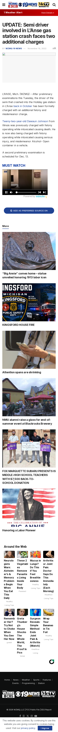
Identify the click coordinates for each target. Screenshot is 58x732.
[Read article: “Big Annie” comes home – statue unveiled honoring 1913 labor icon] (29, 251)
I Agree (45, 728)
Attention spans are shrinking (21, 372)
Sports (36, 679)
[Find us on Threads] (24, 716)
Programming (28, 683)
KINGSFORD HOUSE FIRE (18, 324)
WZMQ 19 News (14, 48)
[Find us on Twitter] (27, 716)
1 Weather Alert (13, 12)
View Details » (47, 13)
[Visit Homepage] (28, 4)
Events (15, 683)
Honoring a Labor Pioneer (19, 530)
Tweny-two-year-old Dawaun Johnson (25, 121)
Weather (26, 679)
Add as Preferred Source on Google (30, 211)
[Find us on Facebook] (20, 716)
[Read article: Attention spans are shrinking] (29, 350)
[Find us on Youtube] (35, 716)
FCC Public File (33, 709)
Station (41, 683)
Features (47, 679)
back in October (22, 106)
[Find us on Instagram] (32, 716)
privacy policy (28, 728)
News (16, 679)
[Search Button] (54, 4)
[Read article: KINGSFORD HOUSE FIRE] (29, 302)
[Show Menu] (3, 4)
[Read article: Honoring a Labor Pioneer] (29, 508)
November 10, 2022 (37, 48)
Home (7, 679)
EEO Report (46, 709)
